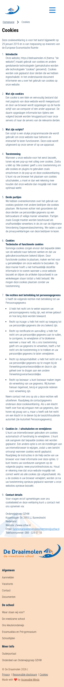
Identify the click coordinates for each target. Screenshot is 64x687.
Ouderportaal (9, 653)
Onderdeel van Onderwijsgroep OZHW (22, 660)
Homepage (8, 22)
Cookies (44, 674)
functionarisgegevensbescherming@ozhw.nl (36, 529)
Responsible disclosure (25, 674)
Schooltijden (8, 638)
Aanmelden (8, 577)
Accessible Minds (30, 679)
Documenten (9, 596)
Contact (6, 590)
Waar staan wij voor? (13, 612)
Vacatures (7, 583)
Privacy (6, 674)
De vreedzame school (13, 618)
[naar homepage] (32, 566)
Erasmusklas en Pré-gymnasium (19, 631)
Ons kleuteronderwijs (13, 625)
